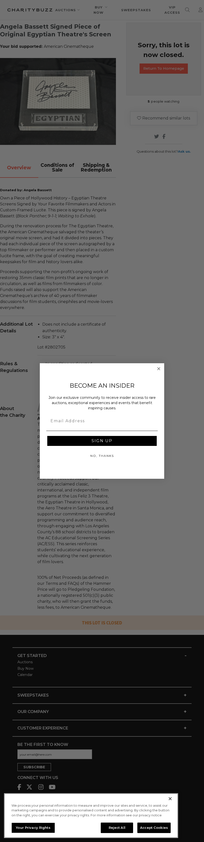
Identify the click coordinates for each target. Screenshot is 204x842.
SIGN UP (102, 440)
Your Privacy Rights (33, 828)
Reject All (117, 828)
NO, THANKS (102, 456)
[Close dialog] (159, 369)
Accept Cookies (154, 828)
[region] (91, 815)
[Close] (170, 798)
